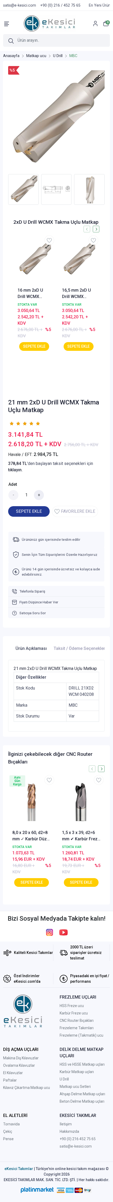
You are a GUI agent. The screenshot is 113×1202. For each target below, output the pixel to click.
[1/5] (11, 423)
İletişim (66, 1124)
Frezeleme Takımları (77, 1028)
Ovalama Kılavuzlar (19, 1065)
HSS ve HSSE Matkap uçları (82, 1064)
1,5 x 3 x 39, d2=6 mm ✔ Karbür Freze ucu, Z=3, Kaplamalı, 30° (81, 836)
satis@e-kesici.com (76, 1146)
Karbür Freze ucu (74, 1013)
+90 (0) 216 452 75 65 (78, 1139)
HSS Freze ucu (72, 1006)
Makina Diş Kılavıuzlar (21, 1058)
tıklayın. (15, 469)
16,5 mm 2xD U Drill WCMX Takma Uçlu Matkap (76, 294)
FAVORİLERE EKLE (78, 511)
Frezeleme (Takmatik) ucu (81, 1035)
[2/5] (14, 423)
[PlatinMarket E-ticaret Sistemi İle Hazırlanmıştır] (37, 1190)
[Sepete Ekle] (34, 346)
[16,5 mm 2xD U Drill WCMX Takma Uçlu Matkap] (79, 259)
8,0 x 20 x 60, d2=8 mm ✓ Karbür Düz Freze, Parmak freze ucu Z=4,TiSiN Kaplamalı (30, 836)
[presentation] (4, 189)
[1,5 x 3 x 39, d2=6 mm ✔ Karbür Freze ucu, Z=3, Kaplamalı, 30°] (81, 801)
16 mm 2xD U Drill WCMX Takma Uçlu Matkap (30, 294)
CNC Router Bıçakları (77, 1020)
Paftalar (10, 1080)
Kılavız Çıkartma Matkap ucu (26, 1087)
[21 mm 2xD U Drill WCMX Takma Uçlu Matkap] (56, 118)
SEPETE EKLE (29, 511)
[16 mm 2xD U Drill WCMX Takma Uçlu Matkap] (34, 259)
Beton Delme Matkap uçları (82, 1101)
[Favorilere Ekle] (49, 240)
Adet (12, 484)
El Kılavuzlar (13, 1073)
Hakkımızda (69, 1131)
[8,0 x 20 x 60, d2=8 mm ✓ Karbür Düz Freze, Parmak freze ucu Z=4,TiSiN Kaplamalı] (31, 801)
